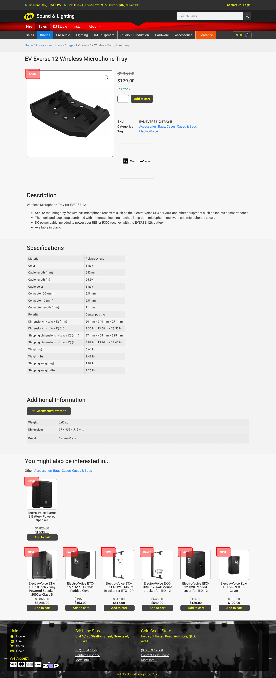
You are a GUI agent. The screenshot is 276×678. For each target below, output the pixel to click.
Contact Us (234, 5)
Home (29, 45)
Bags (70, 45)
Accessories (44, 45)
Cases (59, 45)
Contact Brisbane (87, 655)
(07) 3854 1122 (86, 650)
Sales (43, 26)
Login (247, 5)
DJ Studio (60, 26)
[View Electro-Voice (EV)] (136, 161)
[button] (106, 77)
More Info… (83, 660)
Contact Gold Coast (155, 655)
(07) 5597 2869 (152, 650)
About (93, 26)
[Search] (247, 16)
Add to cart (142, 98)
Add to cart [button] (42, 537)
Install (78, 26)
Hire (29, 26)
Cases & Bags (187, 126)
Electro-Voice (148, 131)
